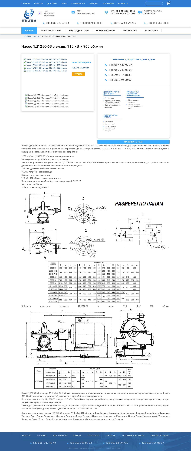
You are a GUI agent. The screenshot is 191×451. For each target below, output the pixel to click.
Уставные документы (133, 436)
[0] (168, 4)
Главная (25, 3)
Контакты (123, 3)
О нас (64, 3)
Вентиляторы (130, 31)
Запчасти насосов (51, 31)
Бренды (94, 3)
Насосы (29, 31)
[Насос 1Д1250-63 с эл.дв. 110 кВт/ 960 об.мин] (45, 59)
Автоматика (151, 31)
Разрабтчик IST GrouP (113, 448)
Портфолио (108, 3)
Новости (38, 3)
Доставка (52, 3)
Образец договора (160, 436)
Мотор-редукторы (105, 31)
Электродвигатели (79, 31)
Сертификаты (78, 3)
